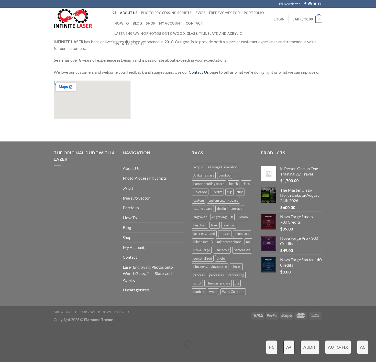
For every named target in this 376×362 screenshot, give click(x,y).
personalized (202, 258)
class (246, 184)
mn (248, 242)
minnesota (242, 234)
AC (363, 347)
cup (229, 192)
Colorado (200, 192)
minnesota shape (229, 242)
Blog (137, 23)
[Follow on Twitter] (314, 4)
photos (236, 267)
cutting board (202, 208)
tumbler (199, 292)
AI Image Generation (222, 167)
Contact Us (199, 72)
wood (213, 292)
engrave (236, 208)
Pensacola (222, 250)
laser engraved (204, 234)
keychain (199, 225)
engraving (219, 217)
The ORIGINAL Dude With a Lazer (101, 312)
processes (216, 275)
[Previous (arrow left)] (5, 353)
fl (232, 217)
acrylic (198, 167)
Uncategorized (129, 44)
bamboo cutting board (209, 184)
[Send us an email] (319, 4)
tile (237, 283)
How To (121, 23)
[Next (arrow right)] (20, 353)
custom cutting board (223, 200)
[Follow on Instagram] (310, 4)
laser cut (229, 225)
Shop (151, 23)
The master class (218, 283)
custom (198, 200)
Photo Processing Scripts (166, 13)
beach (233, 184)
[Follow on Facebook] (305, 4)
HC (272, 347)
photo (221, 258)
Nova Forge (201, 250)
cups (240, 192)
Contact (194, 23)
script (197, 283)
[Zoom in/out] (20, 331)
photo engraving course (210, 267)
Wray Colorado (233, 292)
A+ (289, 347)
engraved (200, 217)
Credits (217, 192)
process (199, 275)
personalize (242, 250)
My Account (170, 23)
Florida (243, 217)
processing (236, 275)
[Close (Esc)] (5, 331)
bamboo (224, 175)
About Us (128, 13)
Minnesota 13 (203, 242)
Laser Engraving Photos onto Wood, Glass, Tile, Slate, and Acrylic (178, 33)
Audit (309, 347)
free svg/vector (224, 13)
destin (221, 208)
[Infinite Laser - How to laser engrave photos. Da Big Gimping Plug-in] (79, 19)
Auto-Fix (338, 347)
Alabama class (203, 175)
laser (214, 225)
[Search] (114, 13)
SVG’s (200, 13)
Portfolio (254, 13)
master (225, 234)
